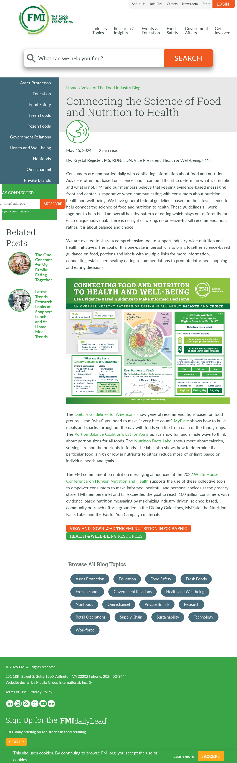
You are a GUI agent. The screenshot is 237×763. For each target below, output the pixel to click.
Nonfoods (42, 158)
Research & (124, 30)
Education (42, 93)
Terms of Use (16, 691)
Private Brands (37, 180)
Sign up (16, 742)
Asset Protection (35, 83)
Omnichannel (39, 169)
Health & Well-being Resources (106, 536)
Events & (151, 30)
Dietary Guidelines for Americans (105, 414)
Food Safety (40, 104)
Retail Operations (90, 617)
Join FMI (156, 3)
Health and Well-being (30, 147)
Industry (99, 30)
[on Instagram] (18, 703)
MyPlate (181, 420)
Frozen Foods (38, 126)
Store (206, 3)
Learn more (183, 756)
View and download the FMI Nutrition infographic (128, 528)
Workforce (85, 630)
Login (223, 4)
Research (191, 604)
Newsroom (190, 3)
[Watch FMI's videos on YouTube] (43, 703)
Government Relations (30, 137)
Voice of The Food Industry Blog (110, 87)
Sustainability (168, 617)
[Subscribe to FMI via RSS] (26, 703)
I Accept (210, 756)
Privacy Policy (40, 691)
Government (196, 30)
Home (72, 87)
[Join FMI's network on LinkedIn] (9, 703)
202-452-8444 (115, 676)
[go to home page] (46, 18)
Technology (203, 617)
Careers (172, 3)
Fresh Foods (40, 115)
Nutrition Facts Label (153, 441)
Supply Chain (131, 617)
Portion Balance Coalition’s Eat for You (110, 434)
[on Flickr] (51, 703)
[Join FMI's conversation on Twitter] (34, 703)
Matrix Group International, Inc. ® (64, 682)
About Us (138, 3)
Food (172, 30)
